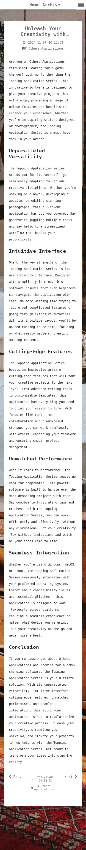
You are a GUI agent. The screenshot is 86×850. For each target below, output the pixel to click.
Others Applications (44, 48)
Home (34, 4)
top (75, 842)
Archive (51, 4)
